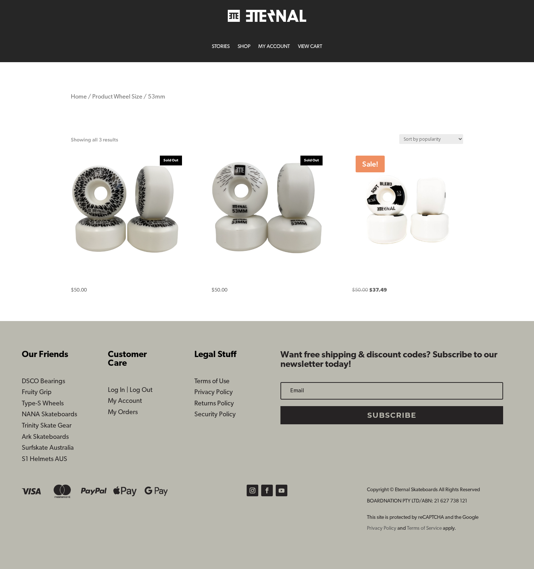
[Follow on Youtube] (281, 490)
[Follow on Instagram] (252, 490)
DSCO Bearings (43, 381)
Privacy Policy (213, 392)
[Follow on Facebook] (267, 490)
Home (79, 97)
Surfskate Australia (48, 448)
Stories (221, 46)
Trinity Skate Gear (47, 426)
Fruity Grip (37, 392)
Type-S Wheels (43, 404)
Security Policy (215, 415)
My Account (274, 46)
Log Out (141, 390)
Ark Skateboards (45, 437)
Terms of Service (425, 528)
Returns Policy (214, 404)
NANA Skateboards (49, 415)
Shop (244, 46)
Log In (116, 390)
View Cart (310, 46)
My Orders (123, 412)
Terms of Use (212, 381)
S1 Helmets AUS (44, 459)
